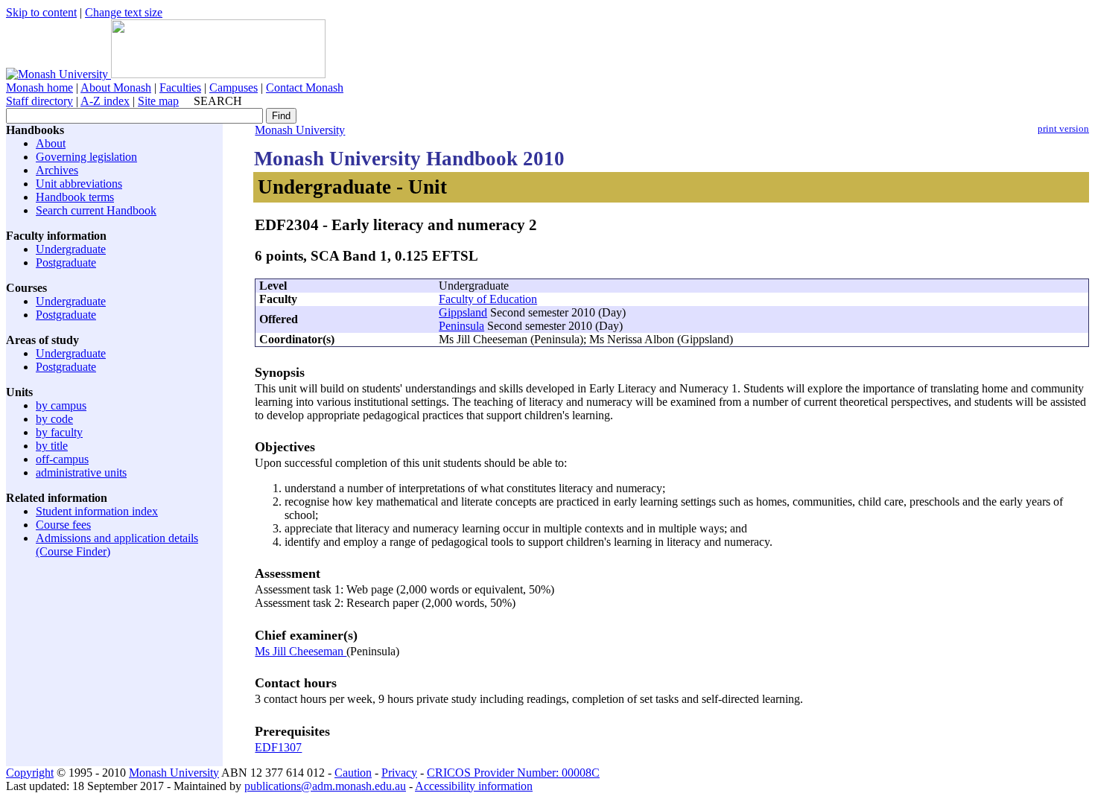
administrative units (81, 472)
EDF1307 (278, 747)
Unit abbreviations (79, 183)
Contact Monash (304, 87)
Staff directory (39, 101)
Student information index (97, 511)
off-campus (62, 459)
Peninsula (461, 325)
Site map (158, 101)
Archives (57, 170)
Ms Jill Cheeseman (300, 651)
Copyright (30, 772)
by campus (61, 405)
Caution (353, 772)
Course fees (63, 524)
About (51, 143)
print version (1063, 129)
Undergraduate (71, 249)
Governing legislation (86, 156)
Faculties (180, 87)
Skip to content (41, 12)
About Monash (115, 87)
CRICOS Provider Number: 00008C (513, 772)
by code (54, 419)
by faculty (59, 432)
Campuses (233, 87)
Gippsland (463, 312)
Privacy (399, 772)
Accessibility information (474, 786)
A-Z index (105, 101)
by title (52, 445)
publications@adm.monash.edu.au (325, 786)
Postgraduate (66, 262)
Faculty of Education (488, 299)
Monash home (39, 87)
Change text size (123, 12)
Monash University (300, 130)
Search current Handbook (96, 210)
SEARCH (218, 101)
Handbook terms (75, 197)
